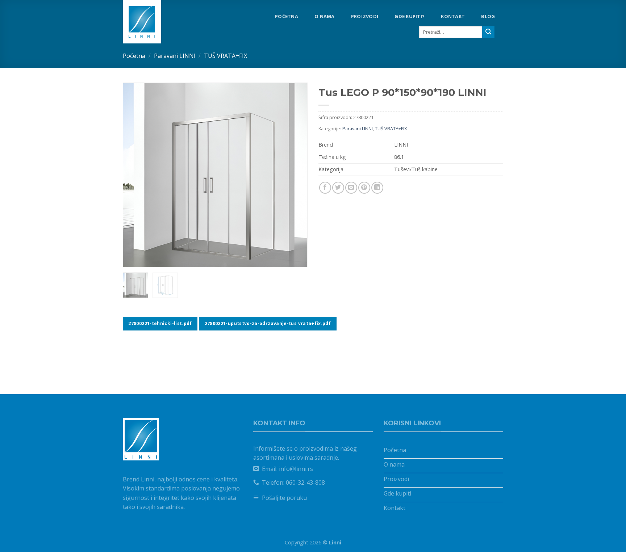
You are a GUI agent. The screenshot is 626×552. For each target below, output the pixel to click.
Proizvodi (364, 16)
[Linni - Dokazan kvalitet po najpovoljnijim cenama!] (153, 21)
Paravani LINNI (175, 56)
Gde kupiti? (410, 16)
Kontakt (453, 16)
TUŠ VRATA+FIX (225, 56)
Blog (488, 16)
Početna (286, 16)
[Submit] (488, 32)
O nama (324, 16)
